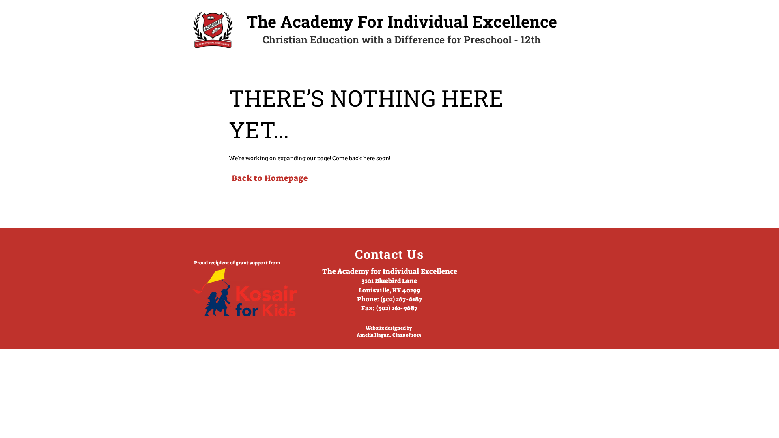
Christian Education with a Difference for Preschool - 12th (402, 39)
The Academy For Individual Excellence (402, 21)
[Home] (213, 29)
